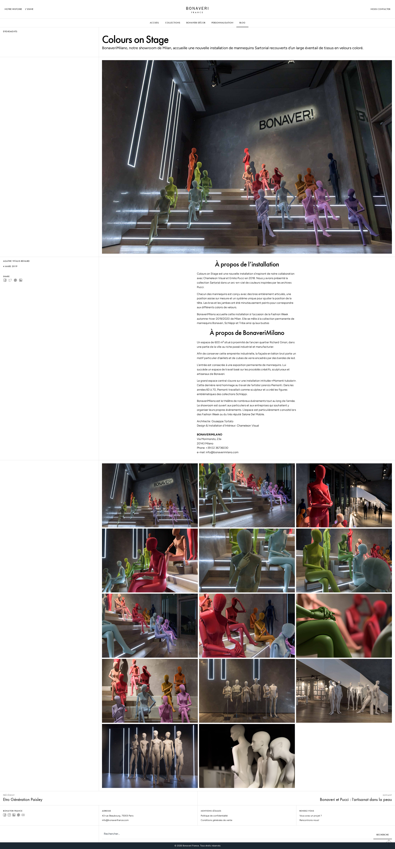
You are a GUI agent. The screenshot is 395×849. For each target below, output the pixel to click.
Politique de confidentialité (214, 815)
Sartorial (215, 282)
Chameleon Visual (248, 425)
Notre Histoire (13, 9)
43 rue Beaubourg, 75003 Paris (117, 815)
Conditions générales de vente (216, 820)
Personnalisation (222, 22)
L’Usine (29, 9)
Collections (172, 22)
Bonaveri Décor (195, 22)
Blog (242, 22)
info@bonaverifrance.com (115, 820)
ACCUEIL (154, 22)
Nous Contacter (380, 9)
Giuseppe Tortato (222, 421)
